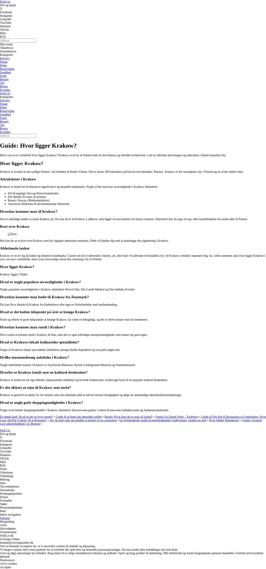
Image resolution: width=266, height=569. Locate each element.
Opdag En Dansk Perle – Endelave (176, 416)
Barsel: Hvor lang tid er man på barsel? (128, 416)
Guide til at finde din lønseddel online (79, 416)
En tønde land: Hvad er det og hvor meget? (26, 416)
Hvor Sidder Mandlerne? (224, 420)
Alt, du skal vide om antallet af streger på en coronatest (83, 420)
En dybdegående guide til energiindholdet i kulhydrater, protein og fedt (162, 420)
